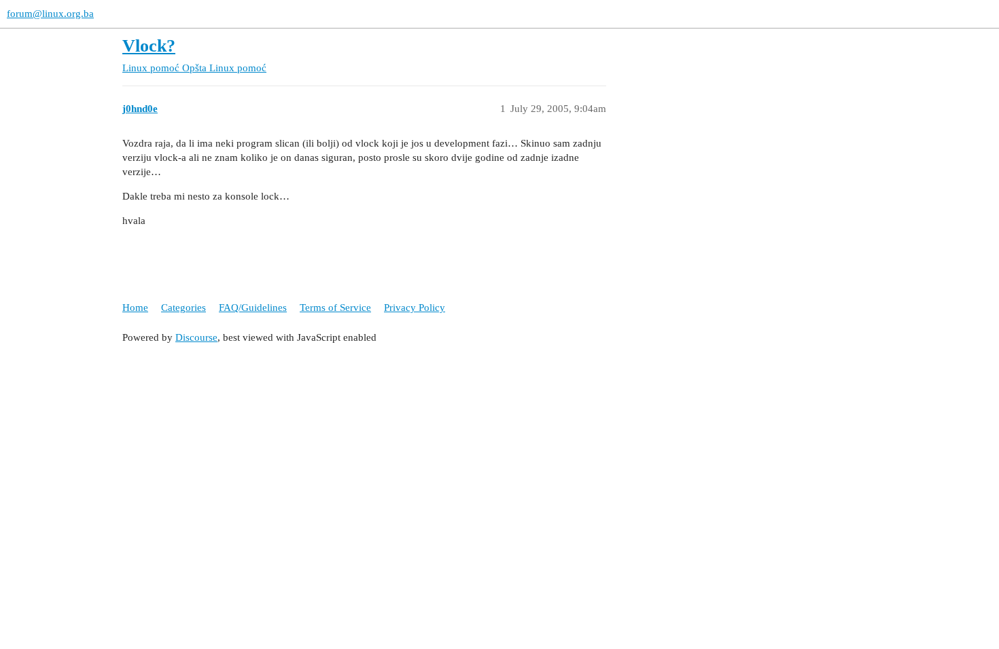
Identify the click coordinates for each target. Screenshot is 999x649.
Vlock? (148, 46)
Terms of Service (335, 307)
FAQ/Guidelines (253, 307)
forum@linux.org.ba (50, 13)
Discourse (196, 337)
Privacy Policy (414, 307)
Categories (183, 307)
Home (135, 307)
